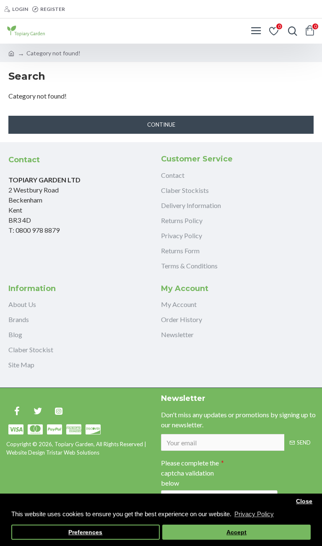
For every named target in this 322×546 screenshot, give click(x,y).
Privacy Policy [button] (254, 513)
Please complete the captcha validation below (190, 473)
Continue (161, 124)
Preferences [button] (85, 532)
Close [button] (304, 501)
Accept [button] (236, 532)
